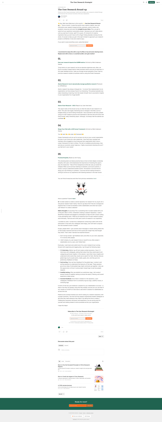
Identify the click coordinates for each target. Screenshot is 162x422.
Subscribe (151, 2)
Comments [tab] (61, 345)
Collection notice (89, 413)
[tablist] (63, 345)
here (74, 198)
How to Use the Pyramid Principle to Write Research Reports (74, 365)
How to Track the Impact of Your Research (70, 376)
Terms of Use (87, 321)
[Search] (143, 2)
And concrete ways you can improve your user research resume (72, 387)
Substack (75, 419)
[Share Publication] (146, 2)
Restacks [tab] (66, 345)
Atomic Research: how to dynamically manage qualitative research (77, 84)
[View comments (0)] (63, 20)
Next (100, 336)
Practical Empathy (63, 157)
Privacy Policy (90, 322)
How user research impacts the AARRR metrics (71, 62)
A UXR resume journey (65, 385)
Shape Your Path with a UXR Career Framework (71, 129)
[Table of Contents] (1, 211)
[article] (81, 369)
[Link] (56, 59)
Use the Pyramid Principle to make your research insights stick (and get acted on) (75, 369)
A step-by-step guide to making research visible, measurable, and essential (74, 378)
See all (60, 394)
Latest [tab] (62, 361)
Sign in (158, 2)
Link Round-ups (62, 7)
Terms (84, 413)
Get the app (87, 416)
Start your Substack (77, 416)
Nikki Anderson (64, 16)
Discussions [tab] (67, 361)
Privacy (80, 413)
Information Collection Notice (80, 322)
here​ (95, 178)
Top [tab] (59, 361)
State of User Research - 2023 (66, 105)
